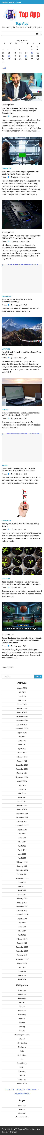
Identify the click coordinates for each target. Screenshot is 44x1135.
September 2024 (22, 777)
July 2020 (22, 923)
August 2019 (22, 963)
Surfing (22, 1075)
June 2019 (22, 971)
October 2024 (22, 773)
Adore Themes (10, 1132)
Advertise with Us (22, 1094)
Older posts (8, 667)
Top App (22, 23)
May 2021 (22, 886)
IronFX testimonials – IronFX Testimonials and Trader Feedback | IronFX (20, 414)
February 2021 (22, 899)
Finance (5, 410)
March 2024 (22, 801)
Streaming (22, 1071)
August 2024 (22, 781)
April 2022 (22, 858)
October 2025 (22, 725)
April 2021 (22, 890)
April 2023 (22, 846)
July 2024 (22, 785)
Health (22, 1031)
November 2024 (22, 769)
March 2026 (22, 704)
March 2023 (22, 850)
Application (22, 994)
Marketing (22, 1047)
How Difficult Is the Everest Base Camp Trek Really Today (21, 353)
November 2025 (22, 721)
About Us (21, 1089)
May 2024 (22, 793)
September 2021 (22, 878)
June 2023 (22, 838)
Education (6, 579)
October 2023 (22, 822)
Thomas (4, 116)
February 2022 (22, 862)
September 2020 (22, 915)
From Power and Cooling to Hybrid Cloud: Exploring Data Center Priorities (20, 172)
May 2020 (22, 931)
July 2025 (22, 737)
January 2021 (22, 903)
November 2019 (22, 951)
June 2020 (22, 927)
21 (26, 56)
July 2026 (22, 692)
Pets (22, 1051)
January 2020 (22, 943)
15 (32, 53)
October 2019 (22, 955)
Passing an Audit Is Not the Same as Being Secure (20, 524)
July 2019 (22, 967)
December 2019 (22, 947)
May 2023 (22, 842)
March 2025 (22, 753)
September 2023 (22, 826)
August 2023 (22, 830)
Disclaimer (32, 1089)
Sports (22, 1067)
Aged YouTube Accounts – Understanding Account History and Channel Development (21, 583)
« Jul (4, 68)
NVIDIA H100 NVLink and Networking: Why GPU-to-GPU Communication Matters (21, 237)
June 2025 (22, 741)
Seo (22, 1059)
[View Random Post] (37, 34)
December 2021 (22, 870)
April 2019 (22, 979)
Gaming (4, 465)
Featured (22, 1019)
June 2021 (22, 882)
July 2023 (22, 834)
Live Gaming (22, 1043)
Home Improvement (22, 1035)
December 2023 (22, 814)
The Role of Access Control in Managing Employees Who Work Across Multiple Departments (19, 110)
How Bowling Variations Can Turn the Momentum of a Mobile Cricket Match (18, 469)
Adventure (6, 349)
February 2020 (22, 939)
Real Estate (22, 1055)
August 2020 (22, 919)
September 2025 (22, 729)
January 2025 (22, 761)
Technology (6, 168)
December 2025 (22, 716)
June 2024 (22, 789)
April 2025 (22, 749)
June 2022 (22, 854)
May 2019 (22, 975)
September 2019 (22, 959)
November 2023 (22, 818)
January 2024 (22, 810)
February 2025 (22, 757)
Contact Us (9, 1089)
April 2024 (22, 797)
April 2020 (22, 935)
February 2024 (22, 805)
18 (9, 56)
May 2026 (22, 700)
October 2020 (22, 911)
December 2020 (22, 907)
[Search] (40, 34)
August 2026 (22, 688)
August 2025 (22, 733)
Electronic (22, 1015)
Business (22, 1003)
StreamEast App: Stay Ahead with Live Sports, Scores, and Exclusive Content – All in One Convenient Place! (22, 640)
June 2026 (22, 696)
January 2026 (22, 712)
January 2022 (22, 866)
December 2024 (22, 765)
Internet (22, 1039)
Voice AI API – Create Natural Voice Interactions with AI (17, 300)
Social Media (22, 1063)
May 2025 (22, 745)
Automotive (22, 998)
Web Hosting (22, 1083)
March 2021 (22, 895)
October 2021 (22, 874)
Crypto (22, 1007)
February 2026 (22, 708)
